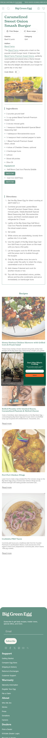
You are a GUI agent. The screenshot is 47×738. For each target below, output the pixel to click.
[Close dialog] (44, 355)
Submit (35, 375)
